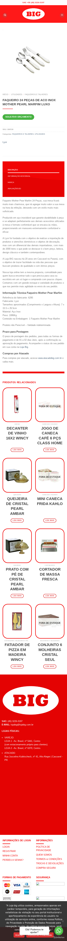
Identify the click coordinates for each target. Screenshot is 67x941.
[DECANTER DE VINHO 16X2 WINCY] (17, 404)
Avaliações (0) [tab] (14, 188)
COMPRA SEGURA (46, 868)
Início (5, 94)
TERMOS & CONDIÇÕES (49, 859)
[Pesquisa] (5, 15)
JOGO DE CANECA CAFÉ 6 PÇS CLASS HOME (50, 435)
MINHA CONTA (10, 855)
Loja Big (24, 347)
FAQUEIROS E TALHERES (36, 94)
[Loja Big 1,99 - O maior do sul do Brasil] (33, 14)
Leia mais (17, 450)
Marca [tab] (11, 182)
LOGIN (6, 847)
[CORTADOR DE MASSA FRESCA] (49, 545)
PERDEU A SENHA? (13, 860)
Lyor (5, 142)
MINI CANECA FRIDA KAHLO (50, 501)
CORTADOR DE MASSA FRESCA (50, 574)
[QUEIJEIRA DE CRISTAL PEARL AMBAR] (17, 475)
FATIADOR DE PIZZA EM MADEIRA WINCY (17, 652)
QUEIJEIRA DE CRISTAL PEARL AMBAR (17, 506)
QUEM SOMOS (44, 854)
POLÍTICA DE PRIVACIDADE (43, 849)
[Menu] (62, 15)
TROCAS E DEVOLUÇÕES (50, 863)
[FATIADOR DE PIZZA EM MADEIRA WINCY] (17, 621)
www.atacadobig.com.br (50, 358)
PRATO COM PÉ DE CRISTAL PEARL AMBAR (17, 579)
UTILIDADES (16, 94)
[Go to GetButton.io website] (58, 937)
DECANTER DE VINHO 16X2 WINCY (17, 433)
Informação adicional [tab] (19, 176)
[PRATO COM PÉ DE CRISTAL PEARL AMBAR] (17, 545)
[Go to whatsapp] (58, 931)
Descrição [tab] (13, 170)
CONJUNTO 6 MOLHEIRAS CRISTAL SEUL (50, 652)
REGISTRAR (9, 851)
